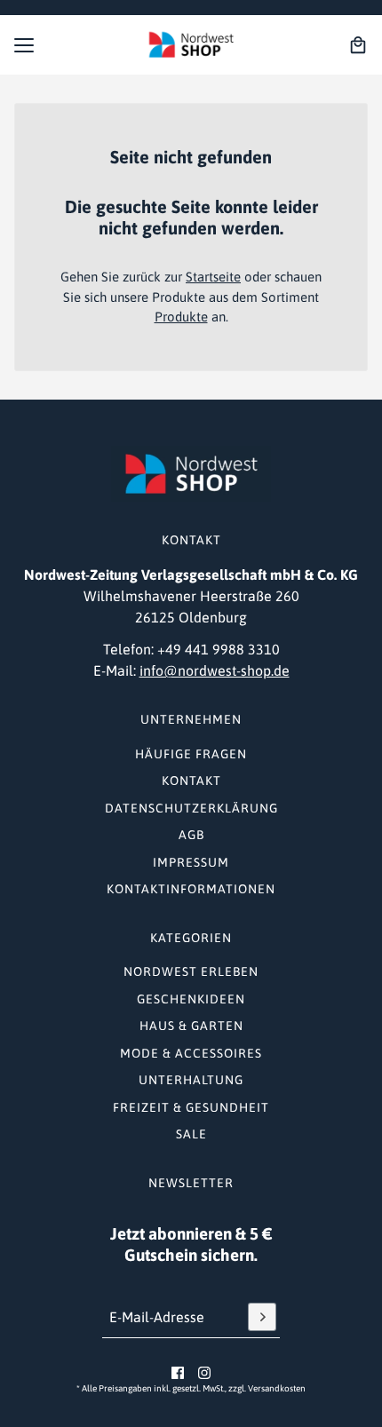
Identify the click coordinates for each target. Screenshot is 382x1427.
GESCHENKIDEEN (191, 999)
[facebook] (177, 1373)
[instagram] (204, 1373)
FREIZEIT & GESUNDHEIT (191, 1107)
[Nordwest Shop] (191, 44)
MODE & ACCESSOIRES (191, 1053)
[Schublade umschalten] (24, 45)
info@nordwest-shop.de (214, 670)
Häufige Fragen (191, 754)
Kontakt (191, 780)
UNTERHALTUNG (191, 1080)
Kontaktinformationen (191, 889)
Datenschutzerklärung (191, 808)
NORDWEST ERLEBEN (191, 971)
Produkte (181, 316)
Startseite (213, 276)
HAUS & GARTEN (191, 1026)
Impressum (191, 862)
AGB (191, 835)
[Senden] (262, 1317)
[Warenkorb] (358, 45)
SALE (191, 1134)
